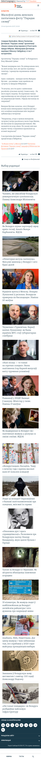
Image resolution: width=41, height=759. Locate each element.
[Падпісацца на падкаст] (21, 725)
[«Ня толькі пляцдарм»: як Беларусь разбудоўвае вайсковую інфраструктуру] (20, 693)
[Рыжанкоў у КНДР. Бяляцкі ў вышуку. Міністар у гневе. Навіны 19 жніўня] (20, 385)
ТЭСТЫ (21, 756)
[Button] (23, 30)
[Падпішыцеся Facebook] (8, 725)
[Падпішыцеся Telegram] (35, 725)
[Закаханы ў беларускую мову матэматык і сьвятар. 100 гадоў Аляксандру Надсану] (20, 661)
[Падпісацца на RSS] (3, 730)
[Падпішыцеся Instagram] (31, 725)
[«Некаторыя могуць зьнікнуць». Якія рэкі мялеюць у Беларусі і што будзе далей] (20, 246)
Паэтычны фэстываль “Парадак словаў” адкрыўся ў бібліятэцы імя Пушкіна (20, 146)
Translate (32, 1)
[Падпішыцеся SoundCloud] (26, 725)
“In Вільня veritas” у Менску (11, 144)
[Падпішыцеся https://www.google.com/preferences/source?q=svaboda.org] (3, 725)
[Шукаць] (33, 756)
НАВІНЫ (9, 756)
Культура (5, 11)
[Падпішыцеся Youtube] (17, 725)
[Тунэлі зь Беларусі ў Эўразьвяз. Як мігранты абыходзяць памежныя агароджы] (20, 557)
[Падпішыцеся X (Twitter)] (12, 725)
